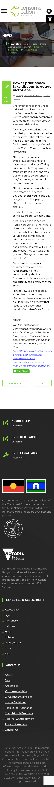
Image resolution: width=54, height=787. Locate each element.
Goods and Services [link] (33, 95)
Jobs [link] (7, 680)
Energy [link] (19, 95)
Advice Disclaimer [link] (15, 702)
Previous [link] (15, 383)
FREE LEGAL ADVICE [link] (27, 453)
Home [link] (25, 43)
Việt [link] (7, 653)
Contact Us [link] (11, 729)
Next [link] (42, 383)
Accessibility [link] (12, 609)
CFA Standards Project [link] (18, 696)
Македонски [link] (13, 642)
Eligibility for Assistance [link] (18, 707)
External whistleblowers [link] (19, 718)
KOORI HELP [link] (21, 421)
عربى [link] (7, 615)
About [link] (9, 674)
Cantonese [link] (11, 620)
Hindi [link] (8, 631)
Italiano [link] (9, 637)
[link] (50, 19)
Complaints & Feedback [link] (19, 713)
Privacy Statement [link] (16, 724)
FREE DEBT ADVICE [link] (26, 437)
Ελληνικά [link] (10, 626)
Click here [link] (17, 425)
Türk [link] (8, 648)
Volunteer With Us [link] (16, 691)
